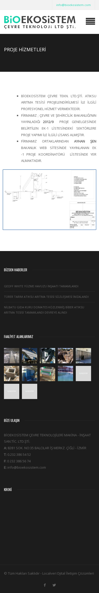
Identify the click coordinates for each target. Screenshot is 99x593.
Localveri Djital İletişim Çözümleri (68, 573)
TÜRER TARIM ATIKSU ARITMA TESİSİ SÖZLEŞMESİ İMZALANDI (46, 297)
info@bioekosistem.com (73, 5)
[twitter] (54, 584)
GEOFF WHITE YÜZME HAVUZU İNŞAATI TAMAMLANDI (41, 286)
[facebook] (45, 584)
